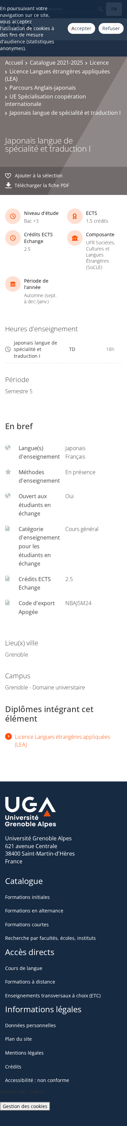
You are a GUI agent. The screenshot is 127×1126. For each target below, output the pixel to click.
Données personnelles (30, 1025)
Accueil (14, 62)
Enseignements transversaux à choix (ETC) (53, 995)
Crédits (13, 1066)
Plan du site (18, 1039)
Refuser (111, 28)
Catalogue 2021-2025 (56, 62)
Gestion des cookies (25, 1106)
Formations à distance (30, 981)
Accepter (81, 28)
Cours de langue (23, 968)
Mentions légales (24, 1053)
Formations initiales (27, 897)
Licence (99, 62)
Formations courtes (27, 924)
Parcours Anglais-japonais (42, 87)
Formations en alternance (34, 910)
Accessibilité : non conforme (37, 1080)
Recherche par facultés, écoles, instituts (50, 938)
